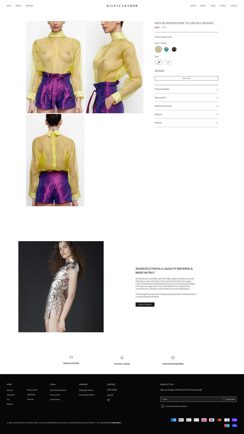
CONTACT (111, 384)
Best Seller (31, 395)
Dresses (10, 390)
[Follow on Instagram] (108, 400)
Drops (193, 6)
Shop (9, 6)
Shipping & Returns (86, 390)
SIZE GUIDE (112, 390)
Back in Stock (32, 390)
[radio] (158, 49)
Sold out (186, 78)
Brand (203, 6)
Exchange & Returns (86, 395)
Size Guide (159, 70)
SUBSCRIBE (230, 399)
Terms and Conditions (58, 390)
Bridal (18, 6)
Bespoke (29, 6)
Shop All (30, 399)
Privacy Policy (55, 395)
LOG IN (110, 395)
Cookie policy (55, 399)
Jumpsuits (11, 395)
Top (8, 399)
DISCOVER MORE (145, 304)
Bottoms (10, 404)
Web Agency (116, 423)
